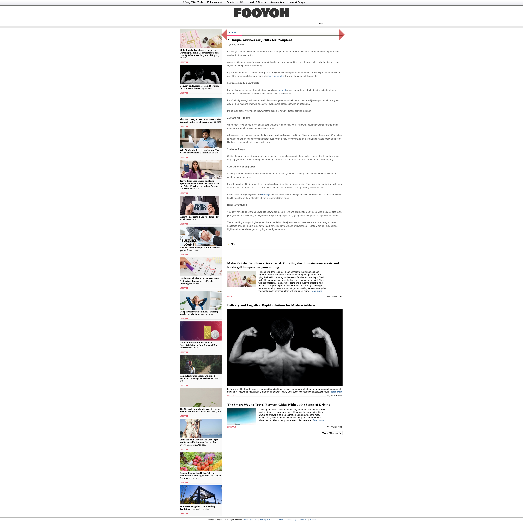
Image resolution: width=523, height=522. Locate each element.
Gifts (233, 244)
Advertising (291, 519)
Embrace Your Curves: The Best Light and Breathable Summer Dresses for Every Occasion (199, 442)
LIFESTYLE (184, 62)
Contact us (279, 519)
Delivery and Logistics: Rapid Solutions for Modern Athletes (200, 87)
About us (303, 519)
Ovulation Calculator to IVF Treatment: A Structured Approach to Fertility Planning (200, 281)
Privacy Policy (266, 519)
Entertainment (214, 2)
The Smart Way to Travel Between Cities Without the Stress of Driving (200, 120)
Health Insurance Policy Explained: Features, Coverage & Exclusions (197, 377)
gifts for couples (276, 76)
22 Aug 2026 (189, 2)
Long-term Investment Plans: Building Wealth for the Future (199, 313)
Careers (313, 519)
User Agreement (250, 519)
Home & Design (296, 2)
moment (282, 90)
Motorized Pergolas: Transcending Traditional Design (197, 507)
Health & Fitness (257, 2)
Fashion (231, 2)
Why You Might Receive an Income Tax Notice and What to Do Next (199, 151)
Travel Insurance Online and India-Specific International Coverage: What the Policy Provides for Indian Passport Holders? (199, 185)
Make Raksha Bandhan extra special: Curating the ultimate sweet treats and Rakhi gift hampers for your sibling (199, 53)
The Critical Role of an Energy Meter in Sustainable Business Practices (200, 410)
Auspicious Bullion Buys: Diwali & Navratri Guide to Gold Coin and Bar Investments (198, 345)
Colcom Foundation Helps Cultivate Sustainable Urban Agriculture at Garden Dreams (200, 476)
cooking (265, 194)
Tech (200, 2)
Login (321, 23)
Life (242, 2)
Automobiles (277, 2)
